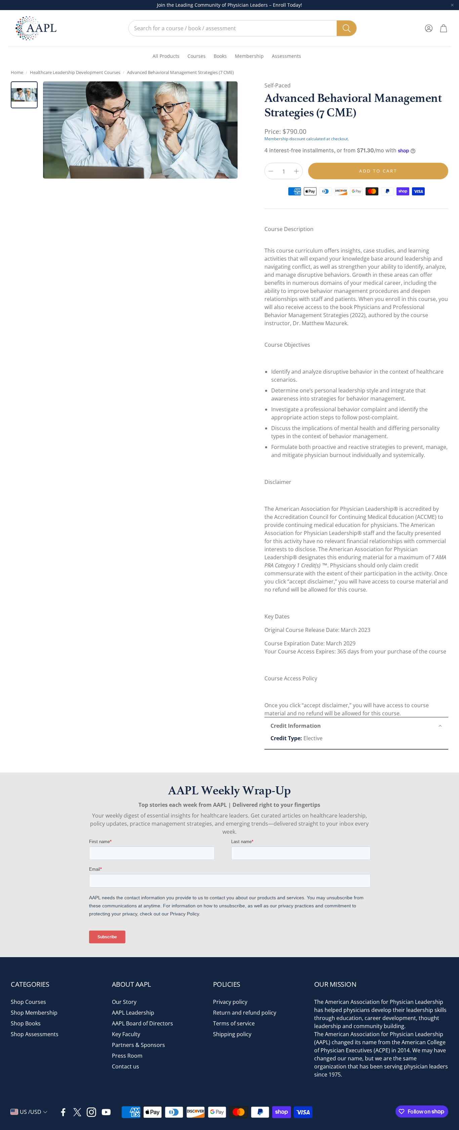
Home (17, 72)
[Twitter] (77, 1112)
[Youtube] (106, 1112)
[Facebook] (63, 1112)
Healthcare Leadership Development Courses (75, 72)
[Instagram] (91, 1112)
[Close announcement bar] (452, 5)
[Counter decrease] (271, 171)
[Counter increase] (296, 171)
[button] (243, 28)
